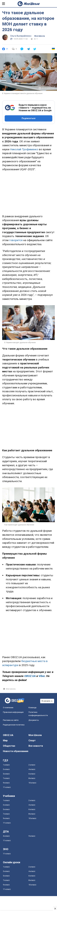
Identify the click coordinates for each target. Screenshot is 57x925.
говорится (16, 240)
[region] (28, 192)
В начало (46, 701)
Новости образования (15, 751)
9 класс (6, 783)
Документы (33, 720)
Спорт (32, 740)
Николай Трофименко (24, 149)
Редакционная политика (13, 725)
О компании (8, 707)
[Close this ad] (55, 908)
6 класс (31, 774)
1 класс (6, 765)
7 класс (6, 778)
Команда (32, 707)
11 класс (7, 787)
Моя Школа (39, 36)
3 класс (6, 769)
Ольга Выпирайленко (20, 36)
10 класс (32, 783)
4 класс (31, 769)
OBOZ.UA (8, 735)
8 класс (31, 778)
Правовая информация (13, 712)
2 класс (31, 765)
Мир (5, 740)
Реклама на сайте (10, 720)
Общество (9, 745)
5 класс (6, 774)
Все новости (35, 745)
